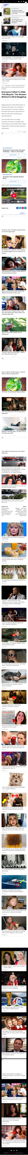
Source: (4, 204)
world (13, 85)
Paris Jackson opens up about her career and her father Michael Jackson (14, 486)
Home (3, 85)
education (8, 85)
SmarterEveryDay (15, 185)
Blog (24, 1152)
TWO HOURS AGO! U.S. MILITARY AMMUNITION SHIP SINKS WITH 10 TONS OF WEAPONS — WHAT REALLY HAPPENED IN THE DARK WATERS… (13, 470)
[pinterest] (21, 1)
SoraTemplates (12, 1152)
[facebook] (18, 1)
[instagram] (23, 1)
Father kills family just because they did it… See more (13, 501)
